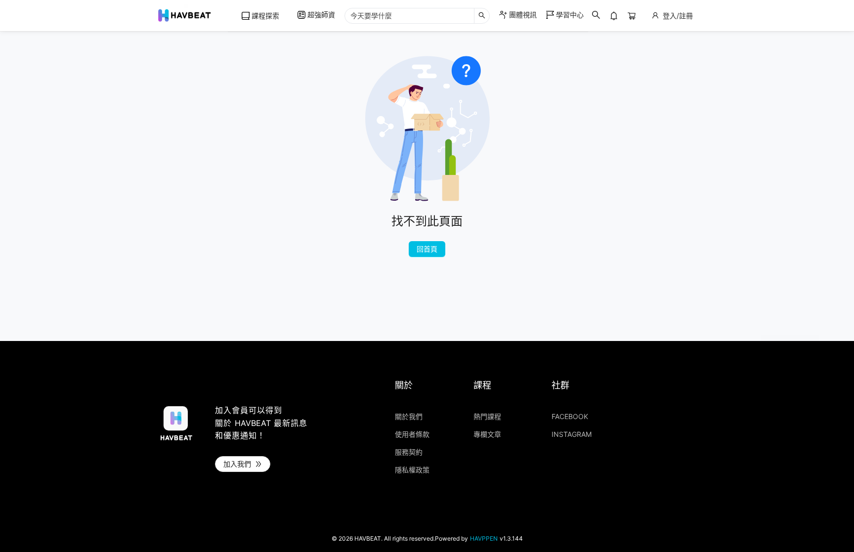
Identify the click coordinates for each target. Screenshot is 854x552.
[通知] (614, 16)
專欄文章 (487, 434)
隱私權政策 (412, 470)
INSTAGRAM (572, 434)
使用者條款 (412, 434)
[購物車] (632, 16)
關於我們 (409, 417)
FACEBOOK (570, 417)
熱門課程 (487, 417)
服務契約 (409, 452)
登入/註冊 (678, 15)
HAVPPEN (484, 538)
